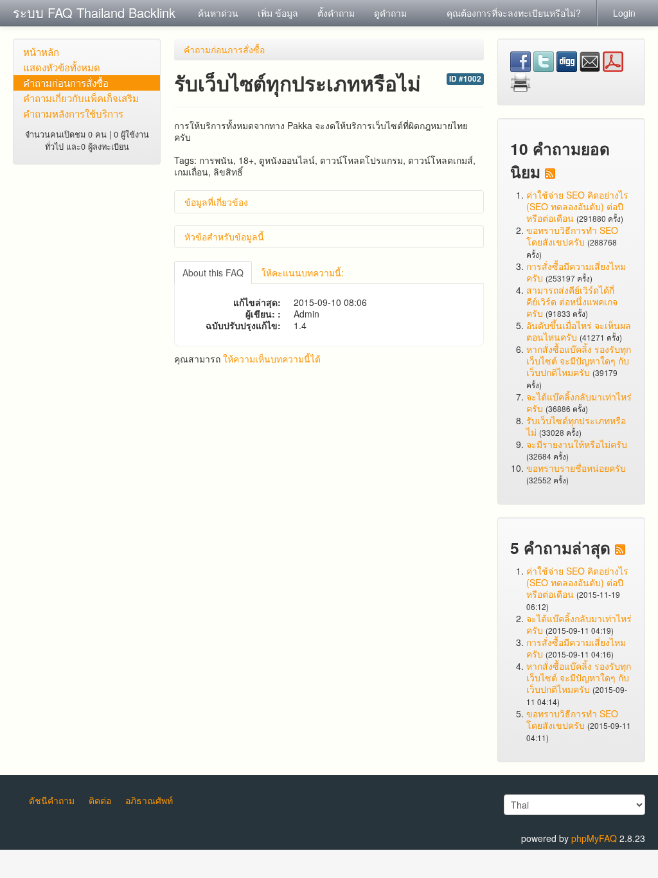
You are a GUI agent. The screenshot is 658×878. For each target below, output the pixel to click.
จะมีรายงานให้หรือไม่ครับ (576, 444)
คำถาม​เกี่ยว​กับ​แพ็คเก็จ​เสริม (81, 98)
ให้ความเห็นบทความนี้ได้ (272, 358)
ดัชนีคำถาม (52, 800)
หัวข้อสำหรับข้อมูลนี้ (224, 236)
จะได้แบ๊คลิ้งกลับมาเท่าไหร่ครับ (579, 402)
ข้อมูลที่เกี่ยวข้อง (216, 201)
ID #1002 (465, 78)
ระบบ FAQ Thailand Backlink (94, 12)
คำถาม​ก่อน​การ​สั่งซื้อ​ (66, 82)
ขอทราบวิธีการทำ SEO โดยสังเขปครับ (572, 236)
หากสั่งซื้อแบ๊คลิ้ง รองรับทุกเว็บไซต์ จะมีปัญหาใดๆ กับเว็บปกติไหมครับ (578, 361)
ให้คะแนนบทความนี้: (303, 272)
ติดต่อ (100, 800)
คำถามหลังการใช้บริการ (73, 113)
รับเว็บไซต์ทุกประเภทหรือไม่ (576, 426)
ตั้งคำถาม (336, 12)
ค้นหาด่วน (218, 12)
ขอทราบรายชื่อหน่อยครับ (576, 467)
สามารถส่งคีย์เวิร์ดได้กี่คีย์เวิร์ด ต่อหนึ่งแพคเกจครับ (572, 301)
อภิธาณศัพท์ (149, 800)
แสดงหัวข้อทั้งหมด (61, 67)
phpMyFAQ (594, 838)
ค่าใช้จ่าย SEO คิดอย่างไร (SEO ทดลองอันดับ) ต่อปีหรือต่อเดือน (577, 206)
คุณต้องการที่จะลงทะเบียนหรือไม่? (514, 12)
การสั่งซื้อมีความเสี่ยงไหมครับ (576, 272)
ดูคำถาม (390, 12)
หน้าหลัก (41, 51)
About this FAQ (213, 272)
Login (624, 12)
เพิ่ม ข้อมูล (278, 12)
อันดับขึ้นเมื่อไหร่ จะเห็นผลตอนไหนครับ (578, 331)
